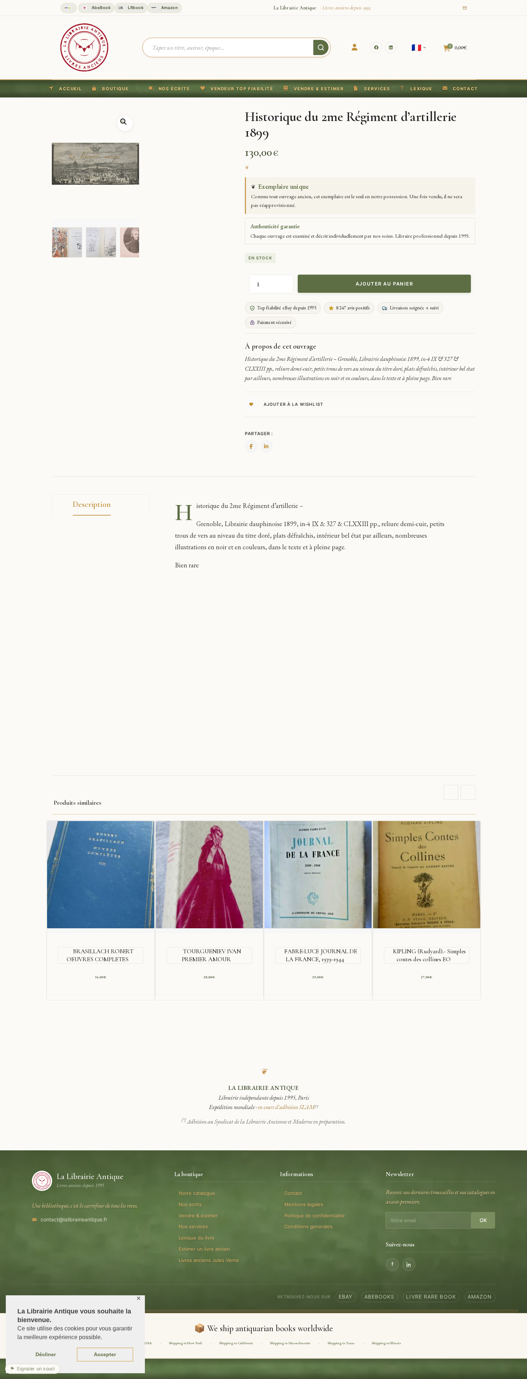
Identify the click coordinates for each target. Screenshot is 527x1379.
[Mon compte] (354, 47)
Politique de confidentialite (314, 1215)
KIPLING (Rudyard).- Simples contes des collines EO (429, 955)
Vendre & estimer (198, 1215)
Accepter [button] (105, 1354)
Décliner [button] (45, 1354)
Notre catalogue (197, 1193)
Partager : (259, 433)
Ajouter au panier (384, 284)
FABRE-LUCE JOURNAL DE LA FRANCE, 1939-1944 (320, 955)
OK (483, 1220)
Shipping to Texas (341, 1343)
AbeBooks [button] (379, 1296)
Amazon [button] (169, 7)
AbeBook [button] (101, 7)
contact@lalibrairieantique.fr (74, 1219)
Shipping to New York (185, 1343)
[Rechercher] (321, 47)
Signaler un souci (32, 1368)
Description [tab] (92, 504)
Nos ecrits (190, 1204)
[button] (237, 88)
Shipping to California (236, 1343)
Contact (293, 1193)
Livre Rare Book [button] (431, 1296)
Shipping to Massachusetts (290, 1343)
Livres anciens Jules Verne (209, 1260)
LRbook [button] (135, 7)
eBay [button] (345, 1296)
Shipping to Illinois (386, 1343)
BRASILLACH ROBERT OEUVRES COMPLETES (100, 955)
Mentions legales (303, 1204)
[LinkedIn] (391, 47)
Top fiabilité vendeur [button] (68, 8)
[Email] (465, 8)
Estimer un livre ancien (204, 1249)
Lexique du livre (196, 1238)
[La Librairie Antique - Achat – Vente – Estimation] (84, 46)
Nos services (193, 1226)
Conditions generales (308, 1226)
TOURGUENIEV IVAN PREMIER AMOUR (211, 955)
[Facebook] (376, 47)
